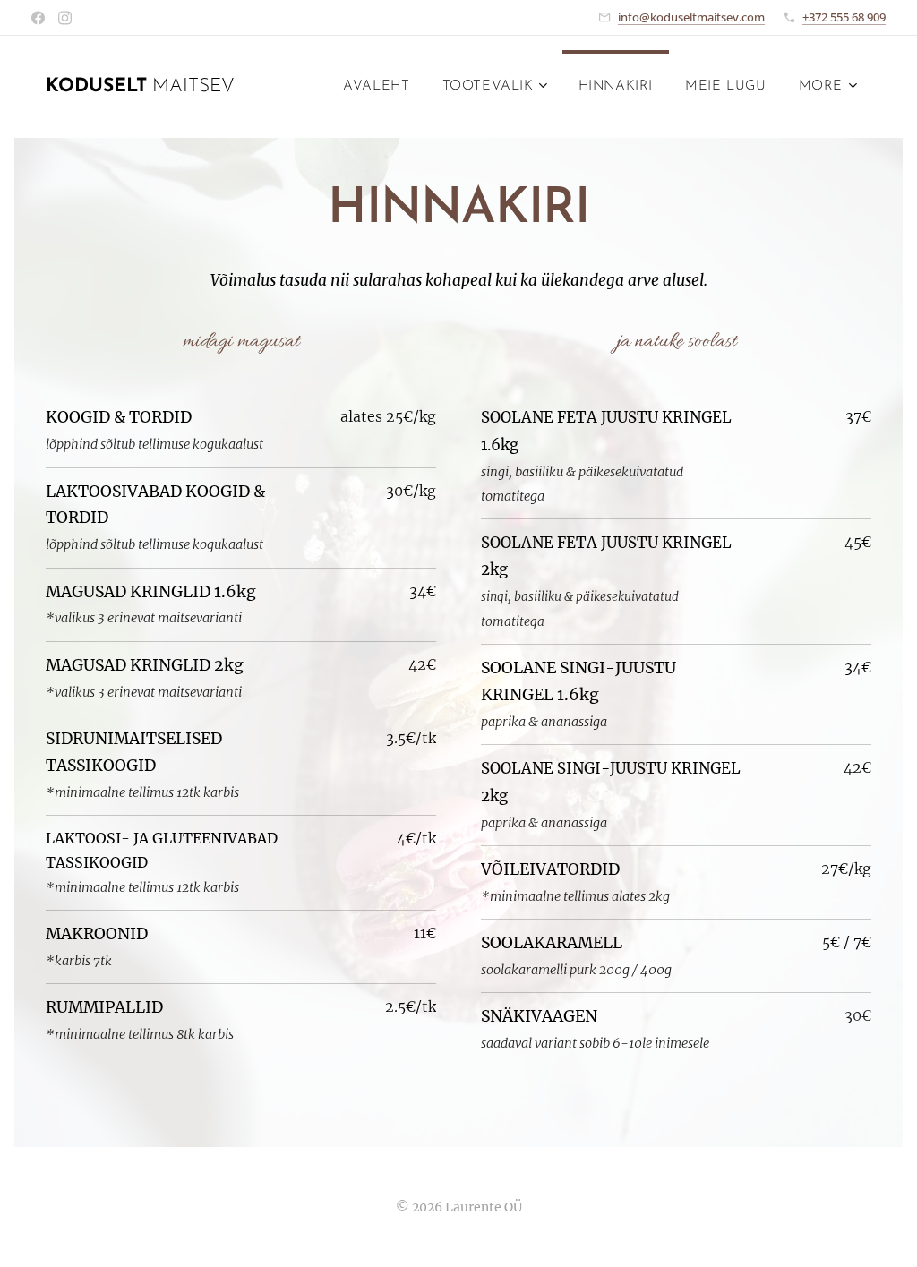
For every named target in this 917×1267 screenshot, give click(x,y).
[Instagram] (65, 18)
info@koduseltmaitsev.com (691, 17)
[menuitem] (376, 87)
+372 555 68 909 (844, 17)
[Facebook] (38, 18)
